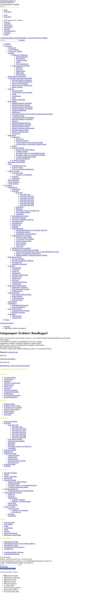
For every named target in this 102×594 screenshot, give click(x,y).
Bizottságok (19, 207)
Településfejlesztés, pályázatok (21, 235)
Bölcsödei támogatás (18, 312)
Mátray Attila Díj (17, 87)
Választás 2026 (17, 316)
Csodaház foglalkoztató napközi (26, 157)
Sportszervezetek (17, 167)
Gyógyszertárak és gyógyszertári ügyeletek (29, 142)
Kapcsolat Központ (18, 148)
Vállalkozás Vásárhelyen (20, 55)
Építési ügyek (16, 278)
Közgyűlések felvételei (23, 212)
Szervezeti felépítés (18, 259)
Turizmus (7, 22)
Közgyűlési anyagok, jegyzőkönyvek (27, 210)
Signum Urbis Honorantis (20, 83)
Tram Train (19, 246)
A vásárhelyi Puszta (18, 116)
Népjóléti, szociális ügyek (20, 275)
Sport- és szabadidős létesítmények (23, 169)
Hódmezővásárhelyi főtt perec (21, 123)
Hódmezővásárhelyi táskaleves (21, 124)
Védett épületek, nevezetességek (22, 92)
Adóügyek (15, 271)
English (6, 34)
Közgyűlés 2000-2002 (27, 205)
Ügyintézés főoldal (10, 377)
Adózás (18, 62)
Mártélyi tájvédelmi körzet (20, 132)
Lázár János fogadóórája (7, 359)
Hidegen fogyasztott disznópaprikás (23, 128)
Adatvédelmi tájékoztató (11, 554)
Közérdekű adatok (18, 221)
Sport (9, 164)
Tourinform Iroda (17, 91)
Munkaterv (19, 209)
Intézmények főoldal (10, 473)
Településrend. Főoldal (11, 542)
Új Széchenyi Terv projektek (25, 239)
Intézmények (8, 27)
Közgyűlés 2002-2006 (27, 203)
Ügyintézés (7, 24)
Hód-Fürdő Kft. (21, 74)
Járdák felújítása (17, 296)
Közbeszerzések (17, 291)
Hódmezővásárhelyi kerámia (21, 105)
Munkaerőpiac (20, 58)
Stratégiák (15, 227)
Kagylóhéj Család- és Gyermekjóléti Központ (30, 153)
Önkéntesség (16, 178)
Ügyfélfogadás (16, 268)
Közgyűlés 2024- (25, 194)
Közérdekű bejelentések (19, 282)
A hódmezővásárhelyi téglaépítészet (23, 117)
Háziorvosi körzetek (22, 141)
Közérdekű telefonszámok (20, 305)
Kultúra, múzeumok (10, 476)
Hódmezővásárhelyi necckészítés (22, 119)
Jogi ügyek (15, 280)
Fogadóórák (20, 214)
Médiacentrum (20, 71)
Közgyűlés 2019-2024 (27, 196)
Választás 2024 (17, 318)
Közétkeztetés (16, 273)
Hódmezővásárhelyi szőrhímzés (22, 103)
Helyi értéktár (12, 101)
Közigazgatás (8, 25)
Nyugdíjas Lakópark (18, 160)
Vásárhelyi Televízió (18, 499)
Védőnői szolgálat (21, 151)
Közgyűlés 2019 (13, 425)
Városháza (7, 33)
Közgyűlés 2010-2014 (27, 200)
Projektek (7, 29)
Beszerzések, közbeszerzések (17, 285)
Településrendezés (9, 31)
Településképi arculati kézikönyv (26, 234)
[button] (8, 568)
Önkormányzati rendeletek (20, 216)
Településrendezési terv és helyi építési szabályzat (31, 230)
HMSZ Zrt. (19, 67)
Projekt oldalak (20, 244)
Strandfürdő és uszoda (19, 166)
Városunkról (12, 48)
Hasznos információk (10, 533)
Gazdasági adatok (21, 60)
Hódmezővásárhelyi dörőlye (21, 126)
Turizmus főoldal (9, 522)
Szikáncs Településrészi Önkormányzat (28, 253)
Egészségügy (16, 137)
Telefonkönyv (12, 303)
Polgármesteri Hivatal (15, 257)
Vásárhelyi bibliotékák (19, 110)
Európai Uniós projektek (23, 241)
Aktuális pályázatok (10, 453)
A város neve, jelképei (15, 51)
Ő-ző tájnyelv (16, 133)
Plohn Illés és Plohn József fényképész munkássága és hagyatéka (32, 114)
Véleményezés (8, 549)
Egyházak (15, 176)
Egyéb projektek (21, 243)
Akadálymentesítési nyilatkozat (14, 552)
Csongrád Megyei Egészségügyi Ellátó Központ (31, 144)
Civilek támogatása (18, 298)
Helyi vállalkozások (22, 64)
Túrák (14, 98)
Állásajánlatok (12, 302)
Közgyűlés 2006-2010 (27, 201)
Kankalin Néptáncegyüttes (20, 130)
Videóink (7, 531)
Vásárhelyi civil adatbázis (24, 175)
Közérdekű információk (19, 264)
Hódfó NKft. (20, 73)
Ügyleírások (16, 269)
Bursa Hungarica (17, 300)
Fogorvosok (20, 139)
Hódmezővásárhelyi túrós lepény (22, 107)
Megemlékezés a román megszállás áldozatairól (15, 365)
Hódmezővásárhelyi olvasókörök (22, 108)
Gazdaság (11, 53)
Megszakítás (4, 566)
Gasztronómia (16, 96)
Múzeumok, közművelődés (16, 162)
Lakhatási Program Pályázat (20, 310)
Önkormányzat (12, 187)
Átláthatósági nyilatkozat (19, 287)
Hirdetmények (16, 225)
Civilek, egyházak (13, 171)
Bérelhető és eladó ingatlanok (21, 248)
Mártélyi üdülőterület (18, 99)
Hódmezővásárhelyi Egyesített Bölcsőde (20, 491)
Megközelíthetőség (22, 57)
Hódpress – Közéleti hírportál (21, 501)
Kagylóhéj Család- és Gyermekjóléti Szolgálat (30, 155)
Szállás (14, 94)
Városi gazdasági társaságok (21, 66)
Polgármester (16, 189)
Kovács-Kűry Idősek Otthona (25, 149)
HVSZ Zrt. (19, 69)
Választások (12, 314)
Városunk (9, 46)
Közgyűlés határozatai (19, 218)
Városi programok (13, 182)
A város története (13, 49)
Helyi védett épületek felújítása (21, 294)
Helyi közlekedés (13, 180)
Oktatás (14, 146)
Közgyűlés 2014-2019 (27, 198)
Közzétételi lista (17, 223)
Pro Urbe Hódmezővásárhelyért (22, 82)
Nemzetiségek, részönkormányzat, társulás (25, 250)
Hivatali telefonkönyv (19, 307)
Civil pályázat (16, 512)
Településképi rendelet (23, 232)
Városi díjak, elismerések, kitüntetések (20, 78)
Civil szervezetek (17, 173)
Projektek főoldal (9, 404)
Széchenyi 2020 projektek (24, 237)
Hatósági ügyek (17, 277)
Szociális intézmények (23, 158)
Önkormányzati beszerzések (21, 289)
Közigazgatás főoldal (10, 421)
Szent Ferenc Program (15, 309)
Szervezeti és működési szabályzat (22, 219)
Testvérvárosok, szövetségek (17, 76)
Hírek (7, 320)
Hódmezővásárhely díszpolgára (22, 80)
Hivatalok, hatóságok (10, 390)
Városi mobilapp (13, 183)
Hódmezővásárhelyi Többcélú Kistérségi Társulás (31, 255)
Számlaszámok (16, 284)
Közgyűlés (15, 191)
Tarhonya (15, 121)
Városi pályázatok (13, 293)
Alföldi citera (16, 112)
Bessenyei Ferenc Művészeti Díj (22, 85)
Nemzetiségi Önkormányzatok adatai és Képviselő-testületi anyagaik (37, 252)
